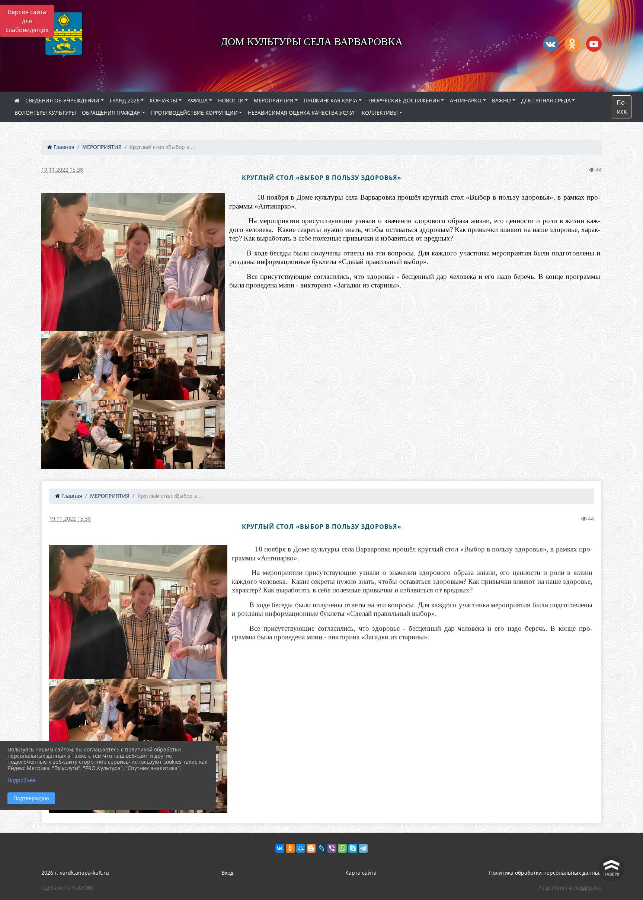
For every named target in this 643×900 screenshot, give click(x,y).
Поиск (622, 106)
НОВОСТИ (231, 100)
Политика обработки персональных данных (545, 872)
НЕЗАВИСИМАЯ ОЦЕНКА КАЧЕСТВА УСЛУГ (302, 112)
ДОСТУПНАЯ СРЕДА (546, 100)
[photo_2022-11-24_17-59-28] (133, 262)
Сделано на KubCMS (67, 887)
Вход (227, 872)
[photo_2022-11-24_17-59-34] (87, 365)
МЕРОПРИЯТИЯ (273, 100)
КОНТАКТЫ (163, 100)
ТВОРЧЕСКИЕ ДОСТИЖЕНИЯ (404, 100)
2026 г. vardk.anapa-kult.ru (75, 872)
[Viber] (331, 848)
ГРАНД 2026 (125, 100)
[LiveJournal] (321, 848)
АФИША (198, 100)
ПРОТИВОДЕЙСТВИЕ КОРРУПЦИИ (194, 112)
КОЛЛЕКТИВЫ (380, 112)
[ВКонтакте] (279, 848)
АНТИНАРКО (466, 100)
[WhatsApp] (342, 848)
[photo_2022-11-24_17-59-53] (179, 434)
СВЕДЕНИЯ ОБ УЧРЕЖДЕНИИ (62, 100)
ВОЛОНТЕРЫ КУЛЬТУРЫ (45, 112)
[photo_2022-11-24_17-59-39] (179, 365)
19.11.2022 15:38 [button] (62, 169)
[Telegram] (363, 848)
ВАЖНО (501, 100)
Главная (63, 146)
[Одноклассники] (290, 848)
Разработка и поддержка (570, 887)
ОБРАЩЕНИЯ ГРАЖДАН (111, 112)
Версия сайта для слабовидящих (27, 21)
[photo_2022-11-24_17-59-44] (87, 434)
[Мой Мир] (300, 848)
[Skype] (352, 848)
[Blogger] (311, 848)
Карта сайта (361, 872)
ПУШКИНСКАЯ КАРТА (330, 100)
